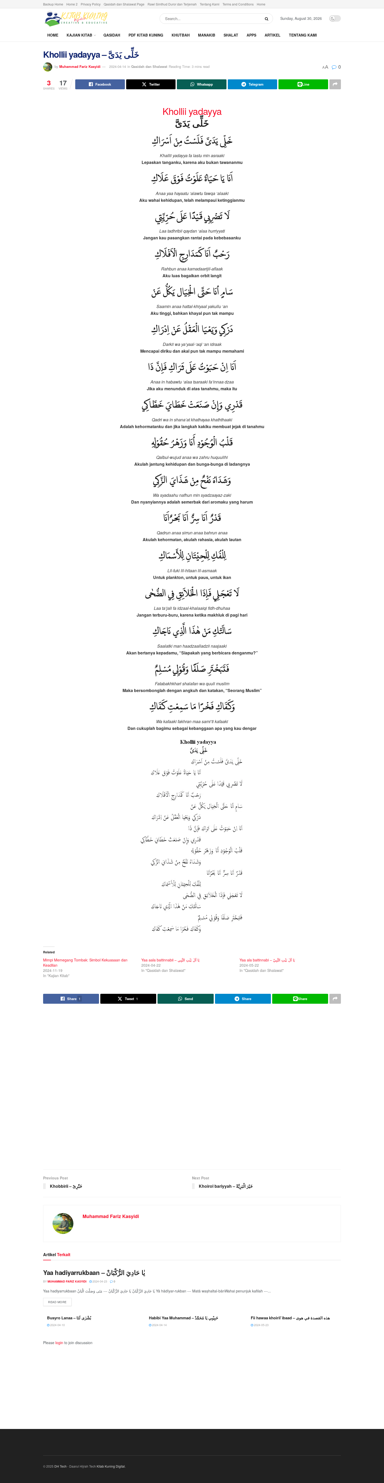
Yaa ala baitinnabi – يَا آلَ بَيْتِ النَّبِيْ (267, 959)
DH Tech (60, 1466)
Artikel (273, 35)
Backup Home (53, 4)
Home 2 (72, 4)
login (59, 1342)
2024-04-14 (117, 66)
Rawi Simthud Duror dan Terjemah (172, 4)
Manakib (206, 35)
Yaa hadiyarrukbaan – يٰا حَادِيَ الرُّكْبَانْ (94, 1272)
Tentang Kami (209, 4)
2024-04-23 (99, 1281)
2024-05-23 (261, 1325)
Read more (60, 1301)
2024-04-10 (57, 1325)
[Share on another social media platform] (335, 84)
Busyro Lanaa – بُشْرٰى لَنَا (69, 1318)
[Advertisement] (192, 1087)
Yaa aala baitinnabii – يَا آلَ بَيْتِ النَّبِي (170, 959)
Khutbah (181, 35)
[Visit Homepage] (75, 18)
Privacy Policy (91, 4)
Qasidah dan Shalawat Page (124, 4)
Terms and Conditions (238, 4)
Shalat (231, 35)
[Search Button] (267, 18)
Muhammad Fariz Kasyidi (80, 66)
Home (261, 4)
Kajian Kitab (79, 35)
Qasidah (111, 35)
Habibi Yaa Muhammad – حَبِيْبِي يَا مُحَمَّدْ (183, 1318)
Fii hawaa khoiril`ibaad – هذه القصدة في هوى (290, 1318)
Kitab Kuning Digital (111, 1466)
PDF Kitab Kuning (146, 35)
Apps (251, 35)
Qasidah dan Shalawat (149, 66)
